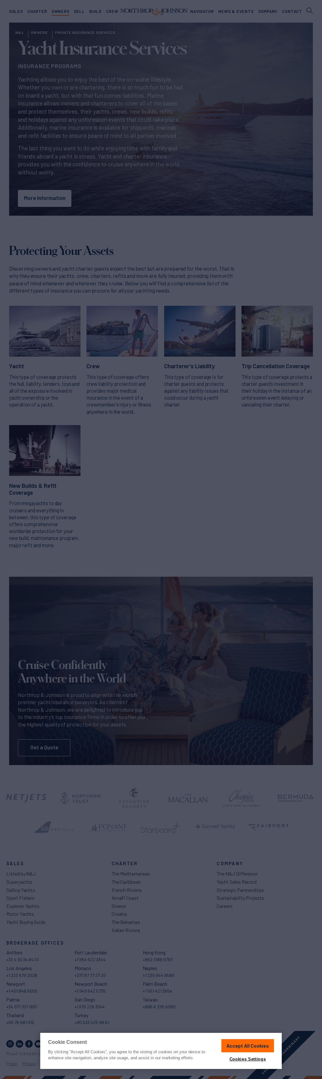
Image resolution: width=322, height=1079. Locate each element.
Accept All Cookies (247, 1046)
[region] (161, 1051)
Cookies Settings (248, 1059)
